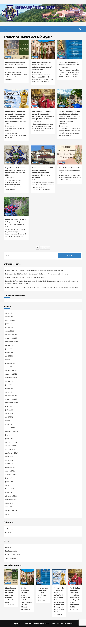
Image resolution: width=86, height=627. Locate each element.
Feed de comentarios (12, 554)
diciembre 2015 (11, 510)
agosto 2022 (9, 345)
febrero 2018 (10, 467)
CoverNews (55, 623)
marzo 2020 (9, 421)
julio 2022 (8, 349)
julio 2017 (8, 478)
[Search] (80, 29)
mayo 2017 (9, 485)
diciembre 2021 (11, 370)
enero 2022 (9, 367)
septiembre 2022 (11, 342)
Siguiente (47, 248)
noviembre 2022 (11, 338)
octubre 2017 (10, 471)
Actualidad (9, 529)
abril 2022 (9, 356)
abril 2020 (9, 417)
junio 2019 (9, 438)
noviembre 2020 (11, 399)
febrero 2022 (10, 363)
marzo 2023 (9, 331)
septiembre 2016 (11, 500)
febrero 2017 (10, 489)
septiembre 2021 (11, 377)
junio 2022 (9, 352)
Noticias (7, 57)
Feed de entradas (11, 551)
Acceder (8, 547)
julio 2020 (8, 406)
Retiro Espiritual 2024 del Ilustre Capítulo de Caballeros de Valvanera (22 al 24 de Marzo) (37, 274)
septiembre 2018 (11, 453)
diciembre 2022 (11, 334)
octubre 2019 (10, 428)
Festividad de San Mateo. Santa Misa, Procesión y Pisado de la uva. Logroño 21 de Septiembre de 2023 (41, 287)
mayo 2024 (9, 313)
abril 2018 (9, 460)
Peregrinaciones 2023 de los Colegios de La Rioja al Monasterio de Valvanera (15, 221)
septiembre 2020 (11, 403)
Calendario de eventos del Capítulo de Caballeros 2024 (25, 277)
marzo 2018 (9, 464)
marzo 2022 (9, 360)
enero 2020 (9, 424)
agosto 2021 (9, 381)
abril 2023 (9, 327)
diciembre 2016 (11, 496)
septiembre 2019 (11, 431)
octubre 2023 (10, 320)
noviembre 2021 (11, 374)
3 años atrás (10, 126)
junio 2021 (9, 388)
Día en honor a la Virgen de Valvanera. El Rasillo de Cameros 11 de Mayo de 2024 (16, 64)
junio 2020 (9, 410)
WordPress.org (10, 558)
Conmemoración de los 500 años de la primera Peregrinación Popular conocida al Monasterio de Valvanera (42, 172)
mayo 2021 (9, 392)
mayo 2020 (9, 413)
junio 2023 (9, 324)
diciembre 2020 (11, 395)
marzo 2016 (9, 503)
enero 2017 (9, 492)
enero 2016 (9, 507)
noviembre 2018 (11, 446)
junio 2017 (9, 482)
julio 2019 (8, 435)
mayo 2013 (9, 514)
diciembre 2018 (11, 442)
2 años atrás (10, 70)
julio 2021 (8, 385)
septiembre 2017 (11, 474)
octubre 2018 (10, 449)
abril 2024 (9, 316)
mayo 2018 (9, 456)
